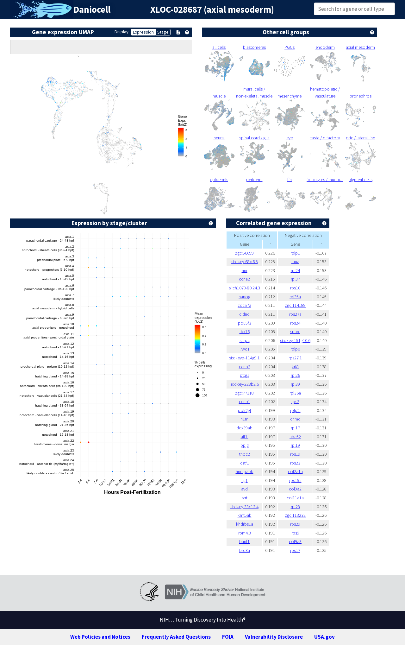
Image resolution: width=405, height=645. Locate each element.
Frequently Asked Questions (176, 636)
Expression (143, 32)
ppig (244, 445)
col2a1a (295, 471)
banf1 (244, 541)
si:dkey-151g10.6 (295, 340)
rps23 (295, 463)
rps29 (295, 524)
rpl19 (295, 445)
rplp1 (295, 253)
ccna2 (244, 279)
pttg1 (244, 375)
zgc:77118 (244, 393)
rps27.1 (295, 358)
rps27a (295, 314)
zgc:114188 (295, 305)
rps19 (295, 454)
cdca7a (244, 305)
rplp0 (295, 349)
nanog (244, 297)
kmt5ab (245, 515)
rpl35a (295, 297)
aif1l (244, 436)
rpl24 (295, 270)
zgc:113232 (295, 515)
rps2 (295, 401)
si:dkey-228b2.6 (244, 384)
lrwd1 (245, 349)
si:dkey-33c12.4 (244, 506)
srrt (244, 498)
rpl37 (295, 279)
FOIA (228, 636)
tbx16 (245, 331)
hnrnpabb (244, 471)
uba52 (295, 436)
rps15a (295, 480)
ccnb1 (244, 401)
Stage (163, 32)
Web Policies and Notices (100, 636)
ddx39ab (244, 428)
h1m (244, 419)
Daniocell (91, 9)
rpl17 (295, 428)
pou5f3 (244, 323)
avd (244, 489)
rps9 (295, 533)
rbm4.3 (244, 533)
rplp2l (295, 410)
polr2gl (244, 410)
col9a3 (295, 541)
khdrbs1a (244, 524)
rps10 (295, 288)
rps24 (295, 323)
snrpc (245, 340)
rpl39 (295, 384)
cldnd (244, 314)
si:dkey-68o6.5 (244, 261)
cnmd (295, 419)
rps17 (295, 550)
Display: (122, 32)
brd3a (244, 550)
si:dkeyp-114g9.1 (244, 358)
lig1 (244, 480)
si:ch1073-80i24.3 (244, 288)
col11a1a (295, 498)
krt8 (295, 367)
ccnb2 (244, 367)
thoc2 (244, 454)
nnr (244, 270)
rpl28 (295, 506)
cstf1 (244, 463)
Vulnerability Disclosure (274, 636)
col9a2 (295, 489)
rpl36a (295, 393)
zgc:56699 (244, 253)
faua (295, 261)
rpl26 (295, 375)
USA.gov (324, 636)
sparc (295, 331)
